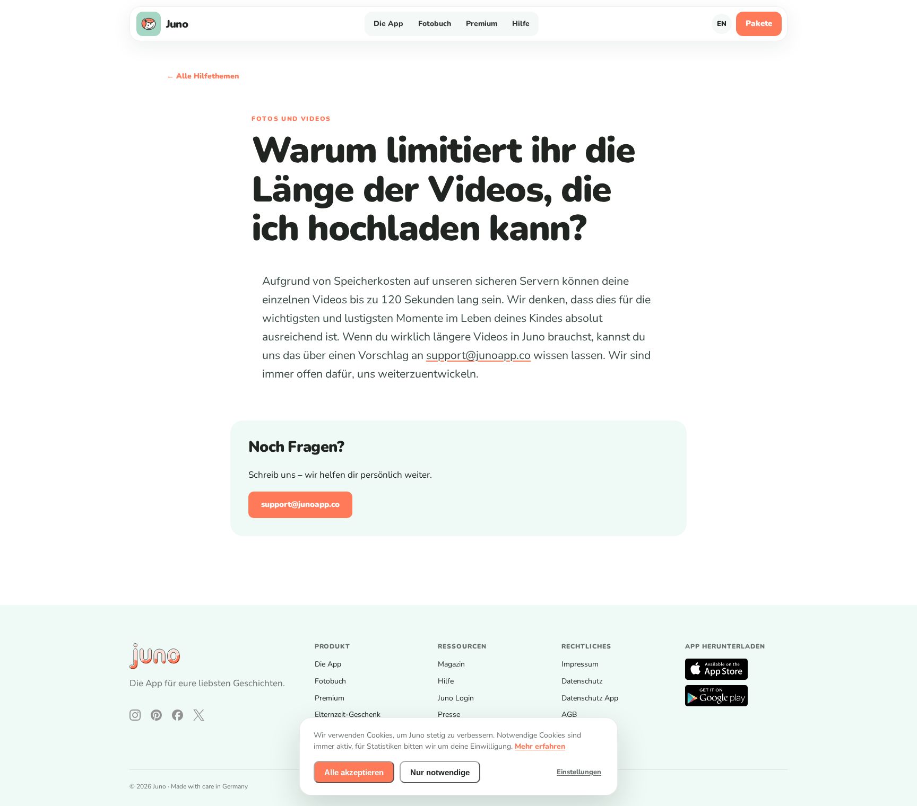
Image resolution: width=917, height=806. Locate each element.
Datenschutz (581, 681)
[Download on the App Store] (716, 669)
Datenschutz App (589, 698)
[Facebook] (177, 715)
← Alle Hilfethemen (203, 76)
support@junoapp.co (478, 355)
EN (721, 24)
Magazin (451, 664)
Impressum (580, 664)
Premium (481, 24)
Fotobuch (434, 24)
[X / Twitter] (198, 715)
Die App (388, 24)
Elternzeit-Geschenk (347, 714)
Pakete (759, 23)
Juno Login (456, 698)
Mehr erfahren (540, 746)
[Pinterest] (156, 715)
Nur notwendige (440, 772)
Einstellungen (579, 772)
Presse (449, 714)
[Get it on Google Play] (716, 695)
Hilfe (521, 24)
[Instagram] (135, 715)
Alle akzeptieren (354, 772)
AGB (569, 714)
